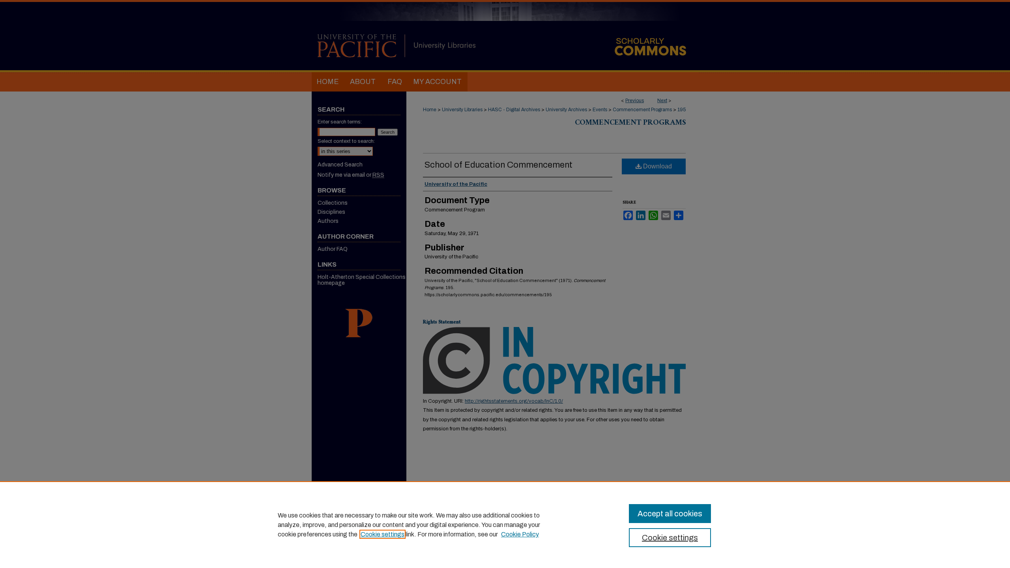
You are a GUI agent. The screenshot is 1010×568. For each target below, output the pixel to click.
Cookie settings (382, 534)
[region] (505, 524)
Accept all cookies (670, 513)
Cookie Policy (520, 534)
